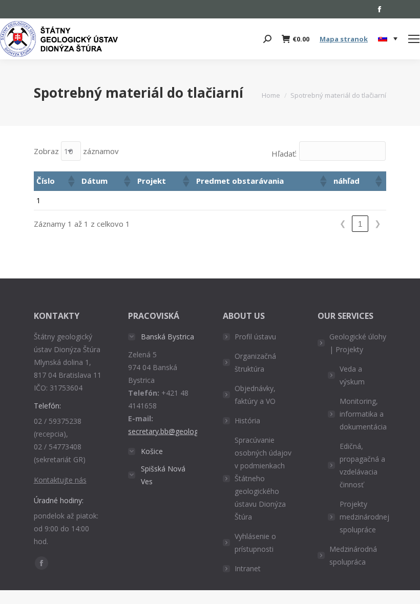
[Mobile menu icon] (414, 39)
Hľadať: (284, 153)
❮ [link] (343, 223)
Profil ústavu (255, 336)
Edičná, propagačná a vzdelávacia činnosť (362, 465)
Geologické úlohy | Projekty (357, 343)
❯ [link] (377, 223)
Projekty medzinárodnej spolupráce (364, 516)
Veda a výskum (352, 375)
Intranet (248, 568)
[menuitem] (387, 39)
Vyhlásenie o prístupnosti (255, 542)
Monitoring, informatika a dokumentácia (363, 414)
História (247, 420)
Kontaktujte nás (60, 480)
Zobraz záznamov (76, 151)
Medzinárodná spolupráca (353, 555)
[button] (71, 181)
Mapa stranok (344, 39)
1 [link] (360, 224)
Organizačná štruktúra (255, 362)
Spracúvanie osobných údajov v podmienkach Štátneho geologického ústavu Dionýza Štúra (263, 478)
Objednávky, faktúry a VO (255, 394)
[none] (387, 39)
